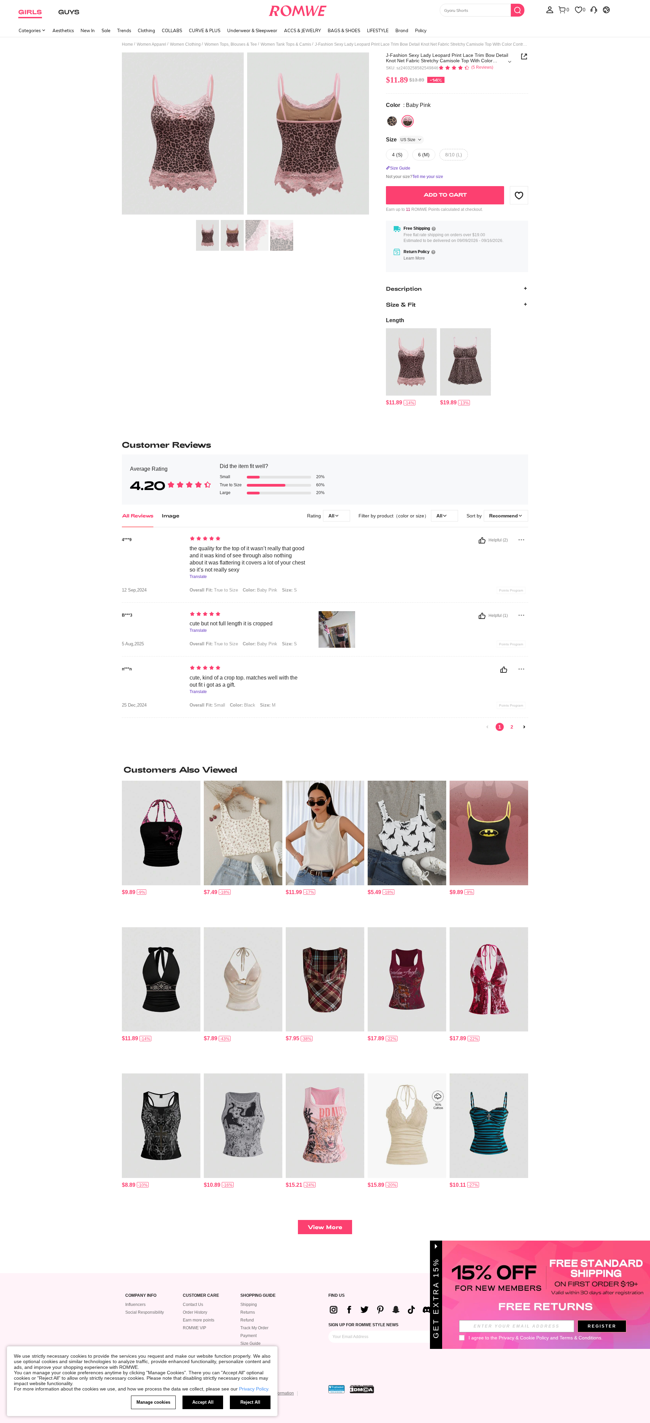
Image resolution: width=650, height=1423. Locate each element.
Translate (198, 577)
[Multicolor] (392, 121)
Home (127, 44)
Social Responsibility (144, 1312)
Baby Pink (260, 590)
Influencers (135, 1304)
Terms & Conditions (580, 1337)
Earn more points (198, 1320)
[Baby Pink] (408, 121)
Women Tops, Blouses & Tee (230, 44)
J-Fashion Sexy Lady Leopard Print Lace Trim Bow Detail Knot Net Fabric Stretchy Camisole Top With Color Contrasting (447, 57)
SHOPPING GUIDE (258, 1295)
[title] (325, 769)
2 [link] (512, 727)
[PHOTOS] (245, 134)
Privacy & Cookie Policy (524, 1337)
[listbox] (550, 9)
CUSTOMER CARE (201, 1295)
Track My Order (254, 1328)
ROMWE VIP (194, 1328)
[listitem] (411, 367)
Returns (247, 1312)
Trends (124, 30)
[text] (247, 539)
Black (242, 705)
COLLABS (172, 30)
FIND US (336, 1295)
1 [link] (499, 727)
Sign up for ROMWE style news (363, 1324)
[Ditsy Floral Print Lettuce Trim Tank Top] (243, 833)
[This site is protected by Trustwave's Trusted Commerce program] (336, 1389)
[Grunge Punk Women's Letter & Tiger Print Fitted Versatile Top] (407, 979)
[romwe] (298, 9)
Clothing (146, 30)
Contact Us (193, 1304)
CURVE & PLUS (204, 30)
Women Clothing (185, 44)
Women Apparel (151, 44)
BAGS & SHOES (344, 30)
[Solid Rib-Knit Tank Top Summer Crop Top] (325, 833)
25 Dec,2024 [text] (134, 705)
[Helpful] (482, 540)
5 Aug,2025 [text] (133, 644)
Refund (247, 1320)
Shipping (248, 1304)
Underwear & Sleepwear (252, 30)
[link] (487, 727)
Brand (401, 30)
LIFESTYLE (378, 30)
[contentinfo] (394, 402)
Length (395, 320)
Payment (248, 1335)
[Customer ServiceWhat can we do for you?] (594, 9)
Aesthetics (63, 30)
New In (88, 30)
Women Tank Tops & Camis (286, 44)
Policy (421, 30)
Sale (106, 30)
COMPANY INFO (140, 1295)
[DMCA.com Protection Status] (362, 1389)
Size (400, 139)
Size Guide (250, 1343)
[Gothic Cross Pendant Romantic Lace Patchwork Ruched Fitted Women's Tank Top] (489, 1125)
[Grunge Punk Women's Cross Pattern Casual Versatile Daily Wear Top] (161, 1125)
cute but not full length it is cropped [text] (231, 623)
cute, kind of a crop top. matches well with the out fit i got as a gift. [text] (244, 681)
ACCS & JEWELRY (302, 30)
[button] (519, 195)
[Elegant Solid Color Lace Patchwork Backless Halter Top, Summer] (407, 1125)
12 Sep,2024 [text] (134, 590)
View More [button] (325, 1227)
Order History (195, 1312)
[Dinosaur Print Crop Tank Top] (407, 833)
